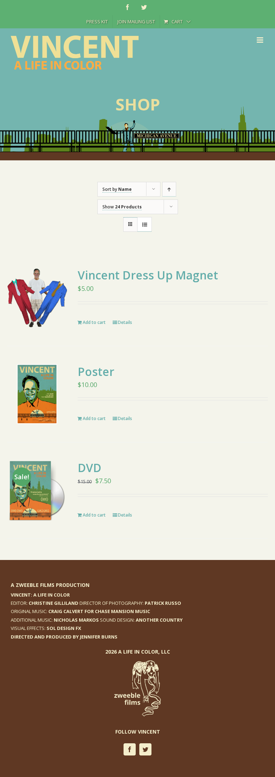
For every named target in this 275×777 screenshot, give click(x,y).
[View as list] (144, 224)
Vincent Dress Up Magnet (148, 275)
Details (125, 322)
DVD (89, 467)
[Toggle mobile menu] (260, 40)
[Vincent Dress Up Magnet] (37, 298)
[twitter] (145, 749)
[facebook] (130, 749)
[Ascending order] (169, 189)
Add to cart (94, 322)
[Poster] (37, 394)
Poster (96, 371)
